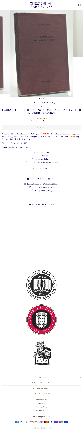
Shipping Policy (41, 407)
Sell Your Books (40, 393)
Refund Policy (41, 403)
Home (30, 103)
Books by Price (41, 383)
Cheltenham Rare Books (41, 5)
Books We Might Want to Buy (44, 103)
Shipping (34, 121)
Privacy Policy (41, 399)
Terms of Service (41, 410)
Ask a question (41, 169)
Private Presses (41, 388)
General (41, 377)
